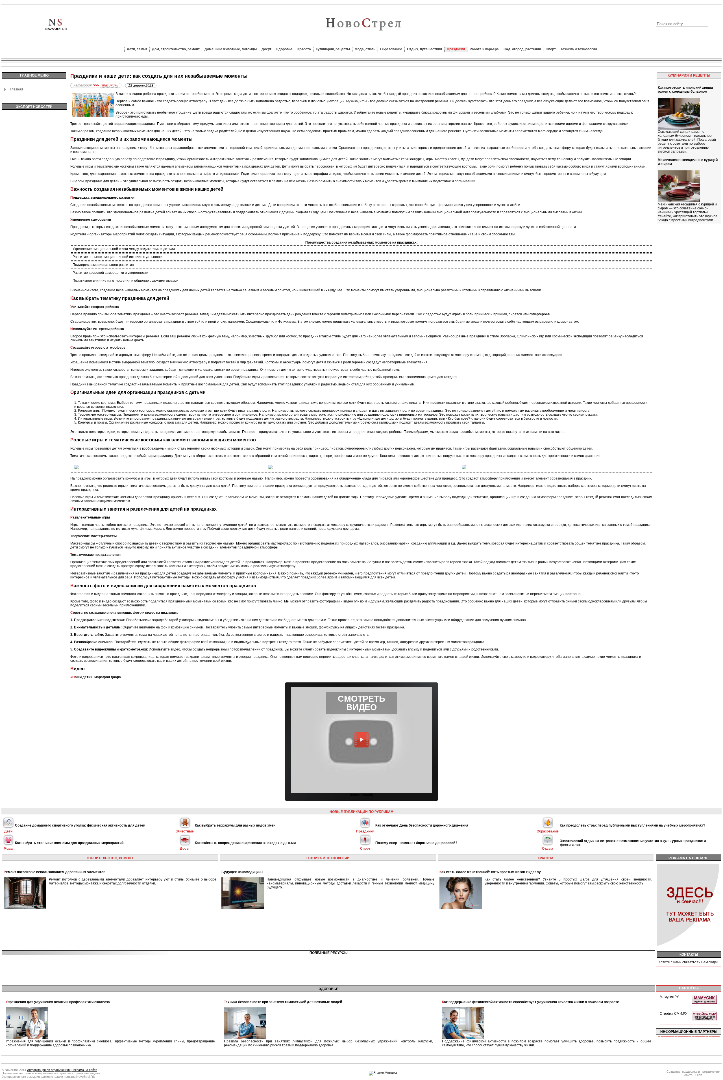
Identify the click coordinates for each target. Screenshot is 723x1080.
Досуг (266, 49)
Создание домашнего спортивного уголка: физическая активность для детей (80, 825)
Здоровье (284, 49)
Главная (16, 89)
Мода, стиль (365, 49)
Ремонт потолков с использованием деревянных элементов (54, 872)
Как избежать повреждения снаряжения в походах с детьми (245, 843)
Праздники (456, 49)
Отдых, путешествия (424, 49)
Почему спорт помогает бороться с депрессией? (416, 843)
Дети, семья (137, 49)
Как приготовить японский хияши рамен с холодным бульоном (685, 90)
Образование (391, 49)
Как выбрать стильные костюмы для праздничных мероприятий (69, 843)
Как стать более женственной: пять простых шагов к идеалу (490, 872)
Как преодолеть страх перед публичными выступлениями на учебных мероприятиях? (632, 825)
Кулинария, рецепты (333, 49)
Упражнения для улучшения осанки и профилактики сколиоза (58, 1002)
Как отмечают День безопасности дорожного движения (421, 825)
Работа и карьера (484, 49)
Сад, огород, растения (522, 49)
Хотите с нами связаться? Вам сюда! (688, 962)
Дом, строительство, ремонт (176, 49)
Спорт (551, 49)
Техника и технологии (579, 49)
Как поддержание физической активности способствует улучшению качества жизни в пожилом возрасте (530, 1002)
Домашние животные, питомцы (230, 49)
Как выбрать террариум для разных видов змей (235, 825)
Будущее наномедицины (242, 872)
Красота (304, 49)
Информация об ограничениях (49, 1070)
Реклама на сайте (84, 1070)
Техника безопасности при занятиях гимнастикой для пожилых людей (283, 1002)
